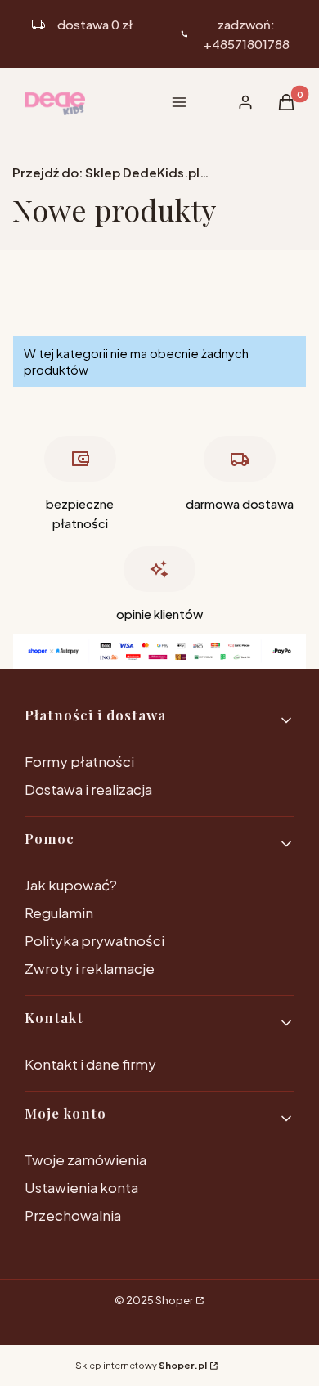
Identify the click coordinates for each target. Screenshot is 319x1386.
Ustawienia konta (81, 1187)
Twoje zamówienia (85, 1159)
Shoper (174, 1300)
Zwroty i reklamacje (90, 968)
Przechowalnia (73, 1215)
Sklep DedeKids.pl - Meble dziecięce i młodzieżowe (110, 172)
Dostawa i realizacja (88, 789)
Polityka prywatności (94, 940)
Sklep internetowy (141, 1365)
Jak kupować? (71, 885)
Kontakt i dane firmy (90, 1064)
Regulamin (59, 913)
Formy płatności (79, 761)
